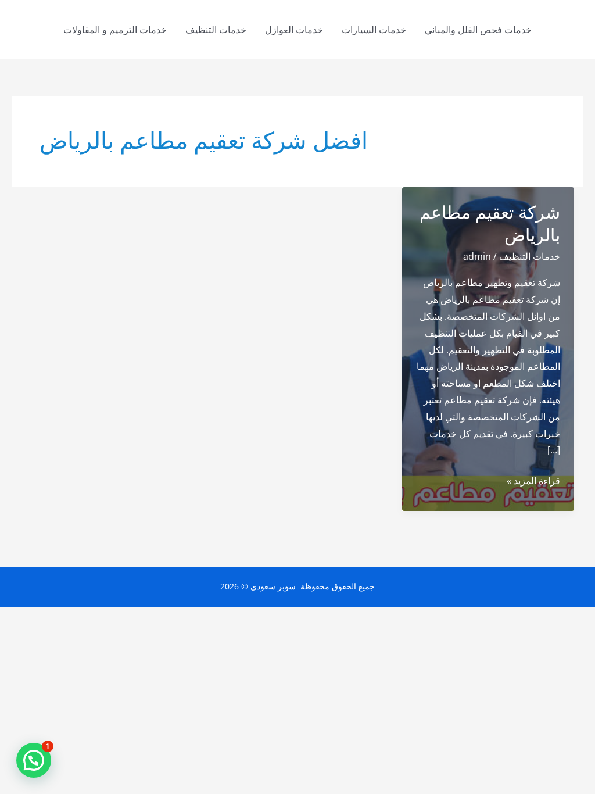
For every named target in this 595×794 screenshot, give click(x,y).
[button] (33, 760)
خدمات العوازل (294, 29)
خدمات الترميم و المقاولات (115, 29)
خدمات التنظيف (215, 29)
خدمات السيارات (374, 29)
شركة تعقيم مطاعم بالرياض (490, 224)
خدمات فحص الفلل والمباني (478, 29)
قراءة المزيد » (533, 481)
